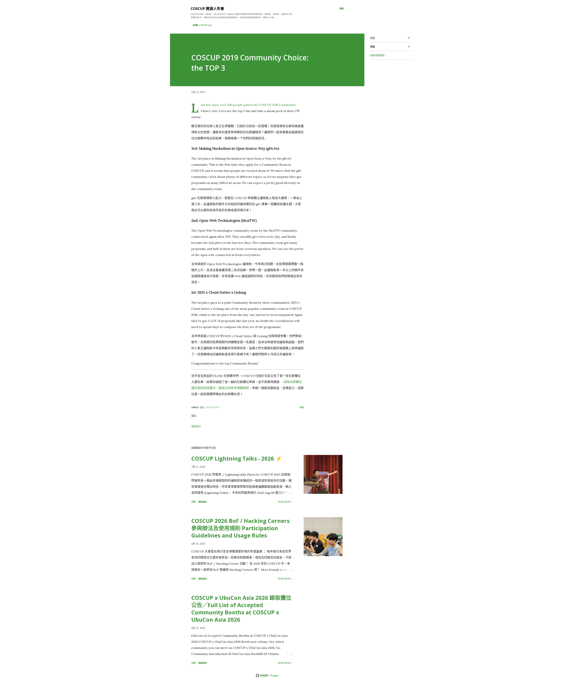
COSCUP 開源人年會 (207, 8)
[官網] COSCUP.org (202, 25)
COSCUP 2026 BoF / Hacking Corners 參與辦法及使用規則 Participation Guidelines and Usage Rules (240, 528)
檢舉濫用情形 (377, 55)
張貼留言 (196, 426)
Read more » (285, 501)
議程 (202, 407)
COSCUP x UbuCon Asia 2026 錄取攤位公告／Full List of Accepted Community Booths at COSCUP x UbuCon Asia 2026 (241, 608)
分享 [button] (301, 407)
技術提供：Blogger (269, 675)
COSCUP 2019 (212, 407)
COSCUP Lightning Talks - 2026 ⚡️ (236, 458)
